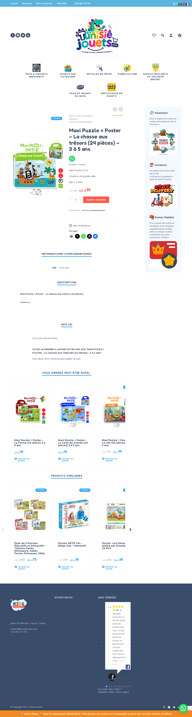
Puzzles (73, 119)
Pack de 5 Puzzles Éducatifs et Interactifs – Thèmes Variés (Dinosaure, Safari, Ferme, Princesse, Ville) (30, 548)
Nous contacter (44, 3)
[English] (184, 4)
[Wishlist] (154, 35)
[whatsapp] (23, 35)
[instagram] (18, 35)
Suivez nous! (63, 597)
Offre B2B (61, 3)
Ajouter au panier (96, 199)
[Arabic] (180, 4)
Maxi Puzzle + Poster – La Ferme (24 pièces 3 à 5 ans (29, 443)
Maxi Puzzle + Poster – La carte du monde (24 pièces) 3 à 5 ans (73, 443)
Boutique (27, 3)
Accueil (14, 3)
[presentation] (3, 529)
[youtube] (28, 35)
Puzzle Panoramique (80, 122)
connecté (55, 358)
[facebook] (12, 35)
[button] (162, 35)
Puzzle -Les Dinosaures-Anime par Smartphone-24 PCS (117, 546)
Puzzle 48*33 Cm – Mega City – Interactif (72, 544)
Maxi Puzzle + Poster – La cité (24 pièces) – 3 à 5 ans (117, 443)
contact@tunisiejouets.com (23, 629)
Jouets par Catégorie (81, 116)
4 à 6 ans (64, 267)
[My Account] (171, 35)
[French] (188, 4)
